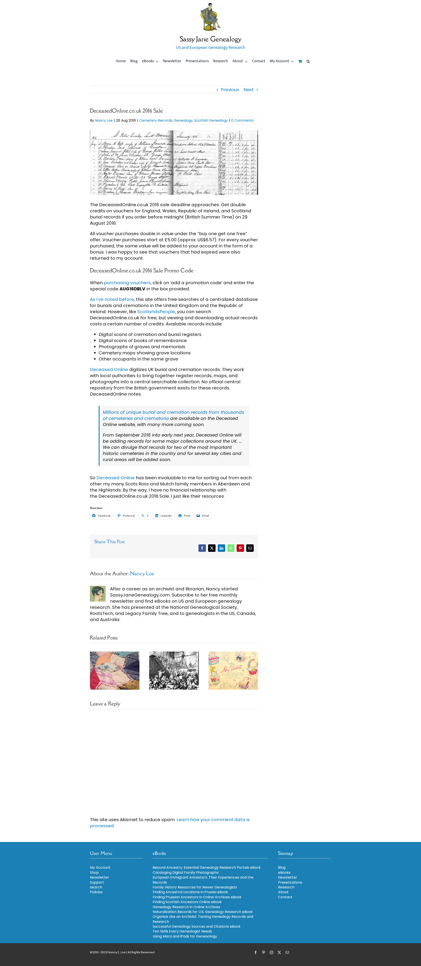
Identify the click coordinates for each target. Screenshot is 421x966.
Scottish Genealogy (211, 120)
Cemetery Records (155, 120)
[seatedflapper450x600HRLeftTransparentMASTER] (210, 4)
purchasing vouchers (127, 283)
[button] (308, 61)
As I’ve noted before (112, 299)
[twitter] (279, 952)
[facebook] (255, 952)
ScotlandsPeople (156, 312)
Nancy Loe (104, 120)
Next (249, 90)
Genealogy (183, 120)
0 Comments (242, 120)
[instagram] (271, 952)
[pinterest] (263, 952)
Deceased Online (109, 369)
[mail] (287, 952)
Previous (230, 90)
